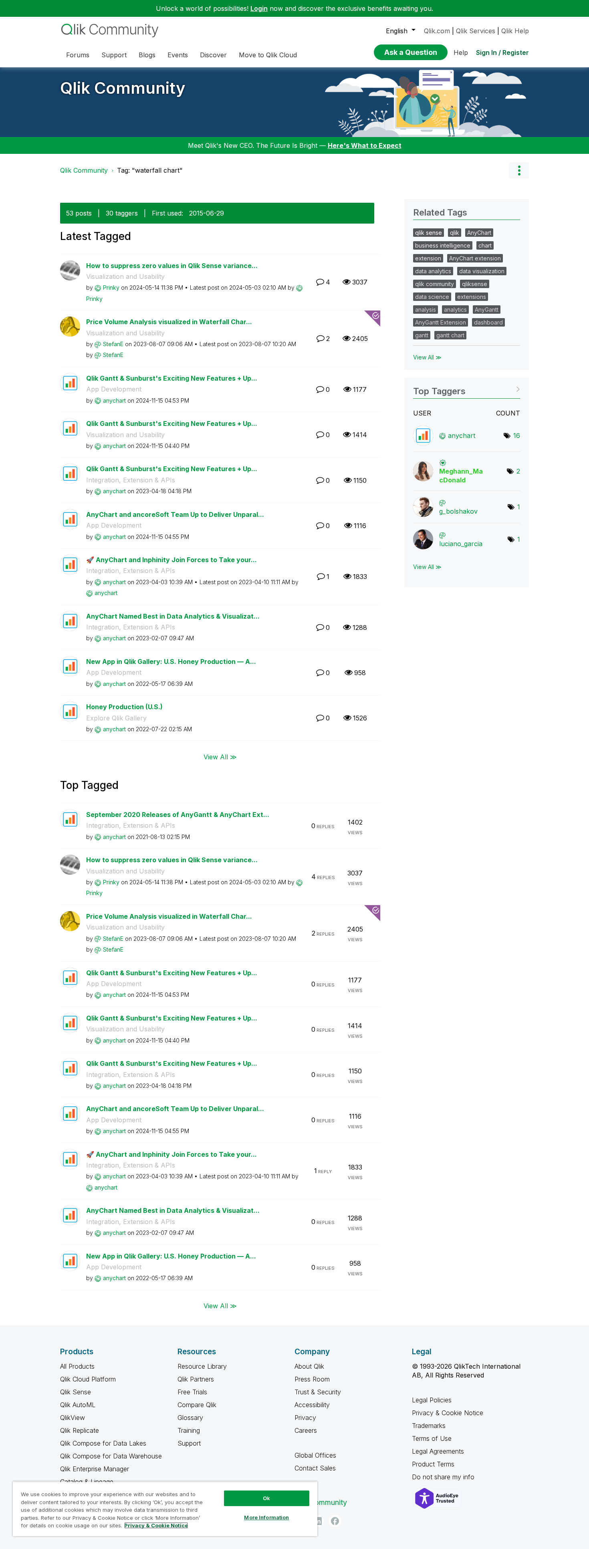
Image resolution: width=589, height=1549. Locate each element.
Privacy (305, 1418)
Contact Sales (315, 1468)
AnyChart (479, 232)
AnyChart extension (475, 258)
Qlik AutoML (77, 1405)
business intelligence (442, 245)
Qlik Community (123, 88)
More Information (266, 1517)
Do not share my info (444, 1477)
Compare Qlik (197, 1405)
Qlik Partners (196, 1379)
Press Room (312, 1379)
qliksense (474, 283)
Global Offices (315, 1455)
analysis (425, 309)
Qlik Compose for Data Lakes (103, 1443)
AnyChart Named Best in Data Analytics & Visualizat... (173, 616)
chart (485, 245)
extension (428, 258)
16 (516, 436)
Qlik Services (475, 31)
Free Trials (192, 1392)
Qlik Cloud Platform (88, 1379)
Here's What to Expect (364, 145)
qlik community (434, 283)
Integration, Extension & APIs (130, 480)
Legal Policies (432, 1400)
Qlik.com (437, 31)
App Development (113, 389)
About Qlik (309, 1366)
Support (189, 1443)
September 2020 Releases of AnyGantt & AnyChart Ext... (177, 815)
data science (432, 296)
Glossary (190, 1418)
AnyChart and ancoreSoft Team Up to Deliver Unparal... (175, 514)
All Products (77, 1366)
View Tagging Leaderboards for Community (466, 388)
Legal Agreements (438, 1451)
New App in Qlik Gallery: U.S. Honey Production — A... (171, 662)
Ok (266, 1498)
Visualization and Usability (125, 276)
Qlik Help (515, 31)
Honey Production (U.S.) (124, 707)
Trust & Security (317, 1392)
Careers (305, 1430)
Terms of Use (432, 1438)
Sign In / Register (502, 52)
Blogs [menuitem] (147, 55)
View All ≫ (220, 756)
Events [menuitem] (177, 55)
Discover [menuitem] (213, 55)
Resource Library (202, 1366)
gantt (421, 335)
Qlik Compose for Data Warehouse (111, 1456)
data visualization (481, 271)
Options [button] (519, 170)
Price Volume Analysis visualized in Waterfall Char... (169, 322)
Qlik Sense (75, 1392)
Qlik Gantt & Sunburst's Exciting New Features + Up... (171, 378)
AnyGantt (486, 309)
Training (189, 1430)
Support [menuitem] (114, 55)
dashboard (488, 322)
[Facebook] (335, 1521)
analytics (455, 309)
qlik (454, 232)
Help (461, 52)
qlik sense (428, 232)
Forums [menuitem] (77, 55)
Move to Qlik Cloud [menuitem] (268, 55)
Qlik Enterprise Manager (94, 1469)
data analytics (433, 271)
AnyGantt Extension (440, 322)
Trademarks (429, 1426)
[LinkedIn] (318, 1521)
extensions (471, 296)
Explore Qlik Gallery (116, 718)
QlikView (72, 1418)
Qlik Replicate (79, 1430)
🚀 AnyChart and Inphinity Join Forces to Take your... (171, 560)
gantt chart (450, 335)
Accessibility (312, 1405)
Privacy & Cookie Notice (447, 1413)
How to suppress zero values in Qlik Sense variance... (172, 266)
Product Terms (433, 1464)
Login (259, 8)
